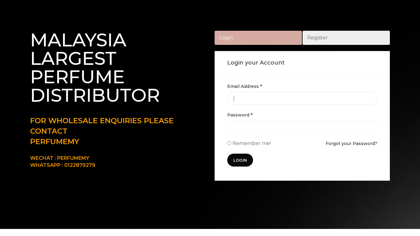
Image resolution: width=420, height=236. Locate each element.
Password (239, 115)
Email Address (244, 86)
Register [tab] (317, 38)
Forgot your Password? (351, 143)
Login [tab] (226, 38)
